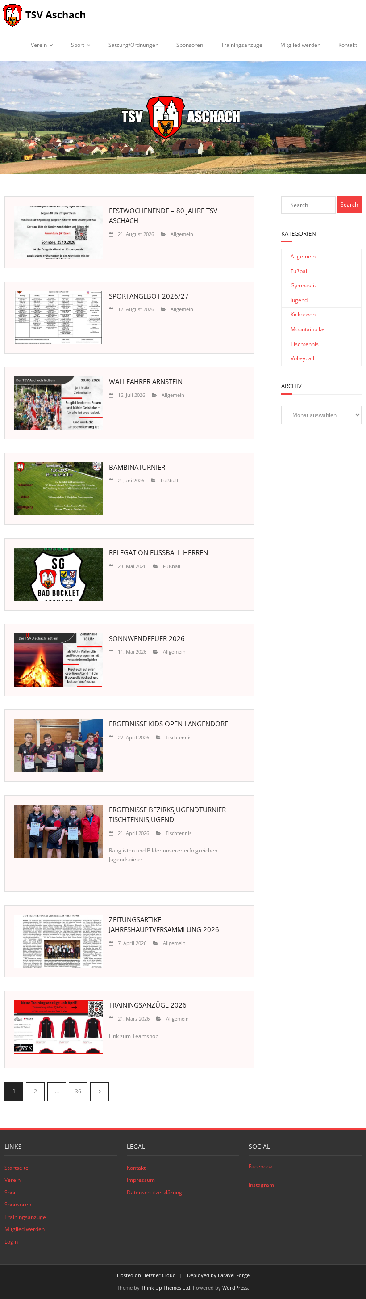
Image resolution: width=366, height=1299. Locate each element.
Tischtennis (178, 737)
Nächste (99, 1091)
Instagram (261, 1185)
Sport (77, 45)
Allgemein (182, 234)
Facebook (260, 1166)
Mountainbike (307, 329)
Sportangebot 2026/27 (149, 295)
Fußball (169, 480)
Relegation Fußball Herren (158, 552)
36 (78, 1091)
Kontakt (347, 45)
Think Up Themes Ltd (165, 1287)
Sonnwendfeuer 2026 (147, 638)
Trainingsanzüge (241, 45)
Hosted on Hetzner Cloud (146, 1275)
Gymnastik (304, 285)
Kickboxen (303, 314)
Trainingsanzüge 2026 (148, 1004)
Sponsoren (189, 45)
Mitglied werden (300, 45)
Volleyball (302, 358)
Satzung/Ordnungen (133, 45)
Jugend (299, 300)
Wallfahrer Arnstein (146, 381)
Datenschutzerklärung (154, 1192)
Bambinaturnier (137, 467)
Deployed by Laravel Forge (218, 1275)
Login (11, 1241)
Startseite (16, 1168)
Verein (39, 45)
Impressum (141, 1180)
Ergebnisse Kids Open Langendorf (168, 723)
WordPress (235, 1287)
